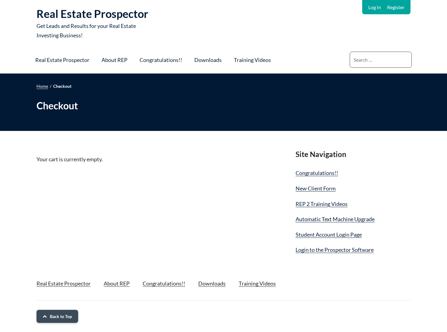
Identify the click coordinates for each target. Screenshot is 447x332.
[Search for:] (381, 60)
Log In (374, 7)
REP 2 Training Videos (322, 203)
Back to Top (61, 316)
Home (42, 86)
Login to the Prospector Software (335, 249)
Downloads (208, 59)
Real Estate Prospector (92, 13)
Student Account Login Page (329, 234)
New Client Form (316, 188)
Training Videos (252, 59)
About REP (114, 59)
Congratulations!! (161, 59)
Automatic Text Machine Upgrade (335, 219)
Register (395, 7)
